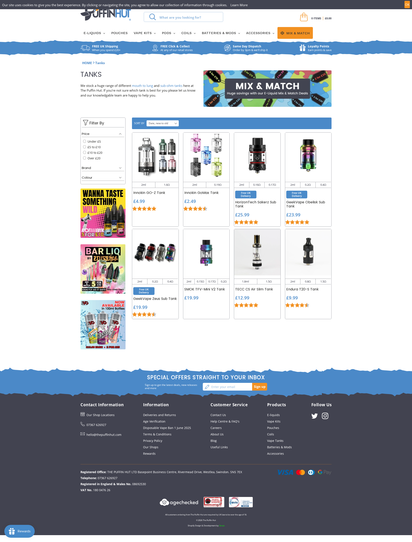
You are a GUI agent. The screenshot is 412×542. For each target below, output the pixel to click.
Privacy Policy (152, 441)
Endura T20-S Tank (302, 289)
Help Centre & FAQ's (225, 421)
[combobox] (183, 17)
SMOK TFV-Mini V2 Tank (204, 289)
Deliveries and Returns (159, 415)
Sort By (139, 123)
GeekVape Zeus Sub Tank (155, 299)
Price (85, 133)
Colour (87, 177)
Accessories (275, 453)
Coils (270, 434)
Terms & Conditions (157, 434)
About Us (217, 434)
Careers (216, 428)
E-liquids (273, 415)
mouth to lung (142, 85)
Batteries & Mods (279, 447)
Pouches (273, 428)
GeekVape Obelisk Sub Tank (305, 204)
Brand (86, 168)
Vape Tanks (275, 441)
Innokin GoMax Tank (201, 193)
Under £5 (94, 141)
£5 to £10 (94, 147)
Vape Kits (273, 421)
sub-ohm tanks (171, 85)
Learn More (239, 5)
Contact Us (218, 415)
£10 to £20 (94, 153)
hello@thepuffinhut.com (103, 435)
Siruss (221, 525)
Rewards (149, 453)
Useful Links (219, 447)
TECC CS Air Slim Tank (254, 289)
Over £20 (93, 158)
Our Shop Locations (100, 415)
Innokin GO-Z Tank (149, 193)
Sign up (260, 386)
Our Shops (150, 447)
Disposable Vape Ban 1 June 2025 (167, 428)
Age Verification (154, 421)
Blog (214, 441)
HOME (87, 63)
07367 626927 (96, 425)
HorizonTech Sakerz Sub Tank (255, 204)
